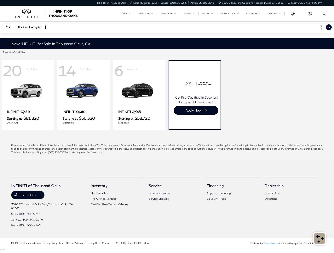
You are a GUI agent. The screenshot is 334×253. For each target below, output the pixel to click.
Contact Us (28, 195)
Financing (215, 185)
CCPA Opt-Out (124, 243)
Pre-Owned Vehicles (104, 198)
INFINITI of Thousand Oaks (26, 243)
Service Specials (159, 198)
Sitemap (79, 243)
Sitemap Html (93, 243)
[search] (324, 14)
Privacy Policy (50, 243)
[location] (220, 2)
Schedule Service (159, 193)
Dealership (274, 185)
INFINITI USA (141, 243)
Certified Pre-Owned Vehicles (109, 204)
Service (155, 185)
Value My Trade (216, 198)
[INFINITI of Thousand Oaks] (44, 13)
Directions (271, 198)
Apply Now (194, 110)
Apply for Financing (219, 193)
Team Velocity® (271, 243)
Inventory (99, 185)
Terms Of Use (66, 243)
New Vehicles (99, 193)
